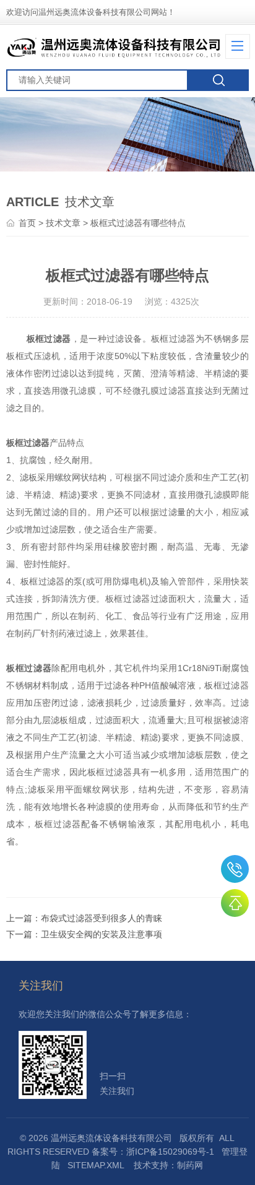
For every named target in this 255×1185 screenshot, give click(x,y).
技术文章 (63, 223)
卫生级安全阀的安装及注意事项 (101, 934)
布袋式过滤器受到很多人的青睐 (101, 918)
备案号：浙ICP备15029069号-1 (153, 1152)
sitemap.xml (95, 1165)
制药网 (190, 1165)
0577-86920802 (235, 869)
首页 (27, 223)
